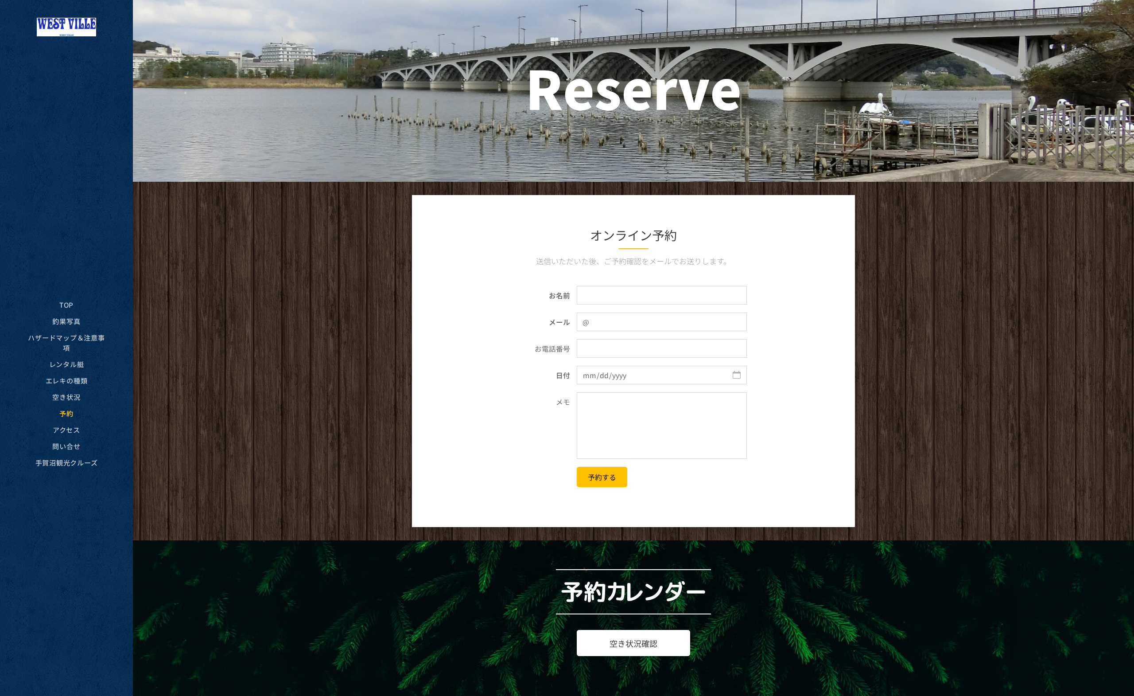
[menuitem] (66, 305)
